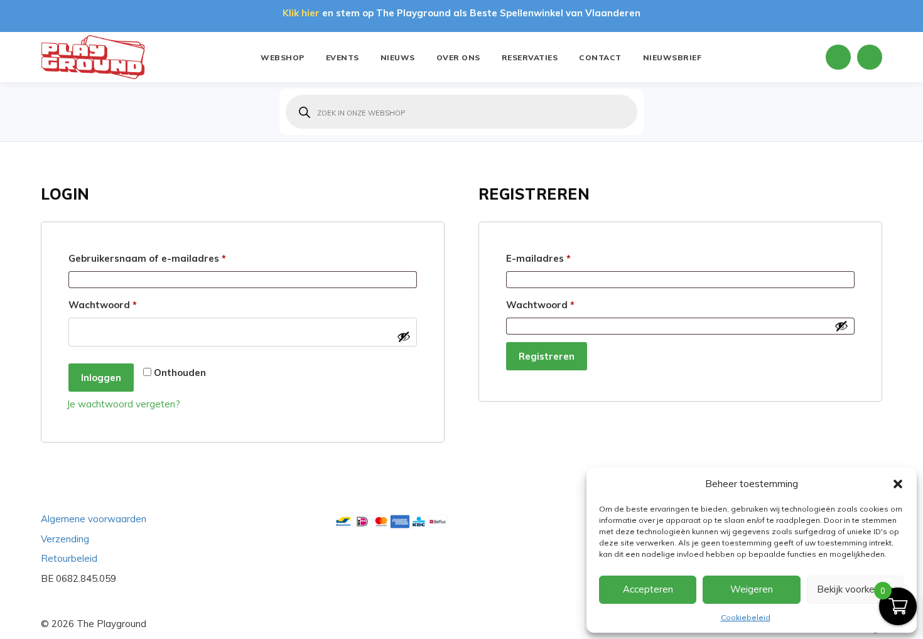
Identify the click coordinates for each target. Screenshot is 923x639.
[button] (898, 484)
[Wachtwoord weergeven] (404, 336)
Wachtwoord (119, 304)
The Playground (111, 624)
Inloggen (101, 378)
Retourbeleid (69, 558)
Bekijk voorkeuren (855, 589)
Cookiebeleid (745, 617)
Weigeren (751, 589)
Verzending (65, 539)
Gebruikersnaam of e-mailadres (163, 258)
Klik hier (301, 13)
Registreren (547, 356)
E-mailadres (555, 258)
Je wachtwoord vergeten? (123, 404)
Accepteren (648, 589)
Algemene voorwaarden (93, 519)
